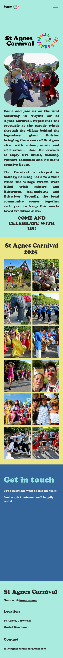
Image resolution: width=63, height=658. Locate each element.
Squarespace (28, 600)
